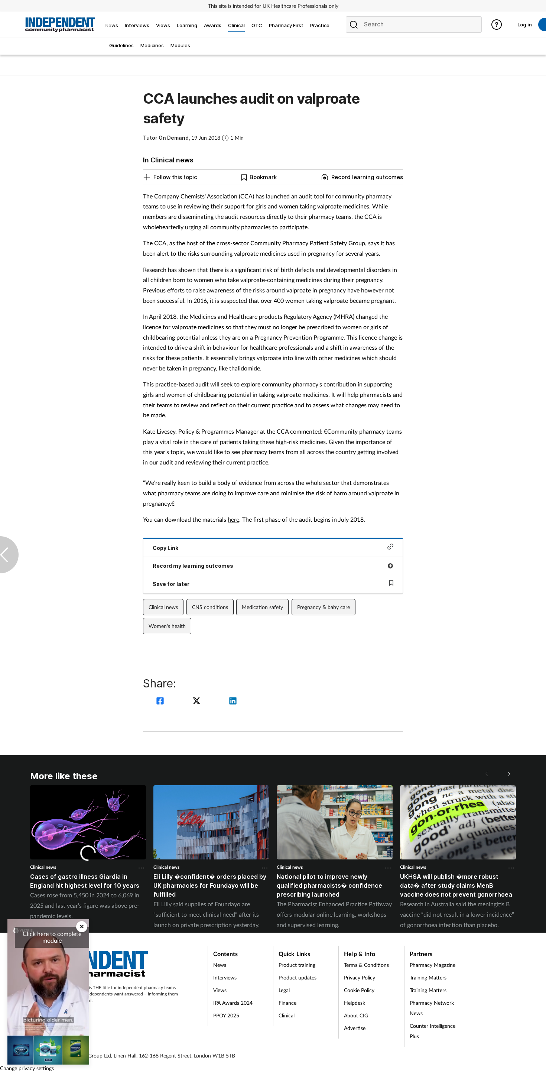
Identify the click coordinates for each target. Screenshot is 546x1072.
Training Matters (428, 977)
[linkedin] (233, 702)
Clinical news (163, 607)
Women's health (167, 626)
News (219, 965)
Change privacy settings (27, 1068)
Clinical (287, 1015)
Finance (287, 1003)
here (233, 519)
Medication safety (262, 607)
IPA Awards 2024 (233, 1003)
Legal (284, 990)
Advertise (354, 1028)
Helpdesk (354, 1003)
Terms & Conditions (366, 965)
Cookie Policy (359, 990)
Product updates (297, 977)
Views (220, 990)
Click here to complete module (52, 937)
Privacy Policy (359, 977)
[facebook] (161, 702)
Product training (297, 965)
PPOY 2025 (226, 1015)
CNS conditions (210, 607)
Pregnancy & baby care (323, 607)
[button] (508, 774)
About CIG (356, 1015)
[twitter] (197, 702)
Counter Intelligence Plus (432, 1031)
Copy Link (165, 548)
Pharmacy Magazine (432, 965)
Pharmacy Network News (432, 1008)
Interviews (225, 977)
